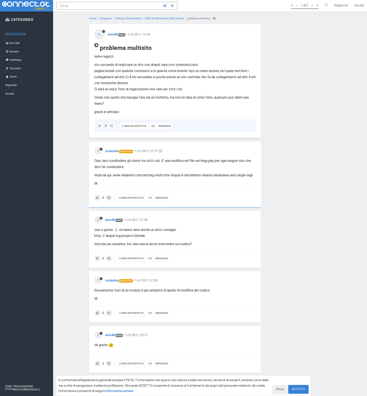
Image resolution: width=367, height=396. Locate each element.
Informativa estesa (119, 391)
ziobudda (112, 151)
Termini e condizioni (23, 386)
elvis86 (113, 34)
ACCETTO (298, 389)
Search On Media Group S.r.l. (26, 389)
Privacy (8, 386)
